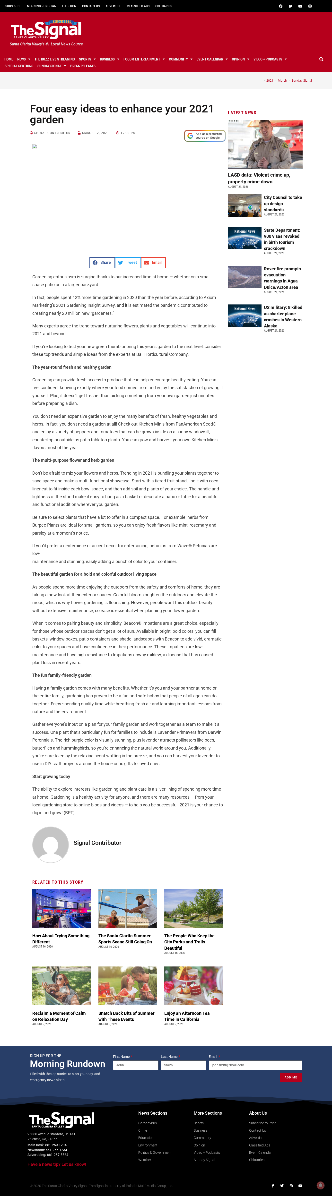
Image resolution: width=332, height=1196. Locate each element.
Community (178, 59)
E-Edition (69, 6)
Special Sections (19, 66)
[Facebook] (281, 6)
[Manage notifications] (320, 1185)
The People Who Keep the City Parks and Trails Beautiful (189, 941)
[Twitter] (290, 6)
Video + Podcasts (267, 59)
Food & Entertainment (141, 59)
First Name (121, 1057)
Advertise (113, 6)
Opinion (238, 59)
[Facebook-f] (272, 1185)
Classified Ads (138, 6)
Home (8, 59)
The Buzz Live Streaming (55, 59)
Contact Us (91, 6)
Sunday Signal (49, 66)
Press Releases (83, 66)
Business (107, 59)
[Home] (260, 80)
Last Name (169, 1057)
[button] (321, 59)
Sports (85, 59)
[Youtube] (300, 6)
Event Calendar (210, 59)
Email (213, 1057)
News (21, 59)
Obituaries (163, 6)
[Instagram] (310, 6)
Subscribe (13, 6)
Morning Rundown (41, 6)
